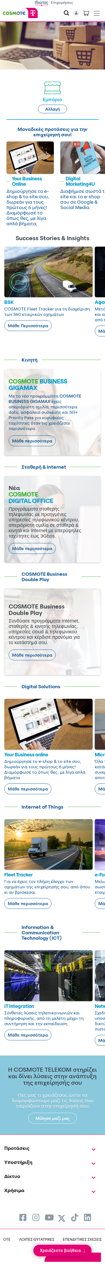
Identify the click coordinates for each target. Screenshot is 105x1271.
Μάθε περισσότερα (32, 440)
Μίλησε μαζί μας (53, 1118)
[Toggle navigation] (97, 12)
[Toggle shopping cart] (86, 12)
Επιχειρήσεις (62, 2)
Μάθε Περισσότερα (28, 325)
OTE (6, 1239)
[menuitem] (22, 1217)
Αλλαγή (52, 109)
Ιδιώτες (41, 2)
